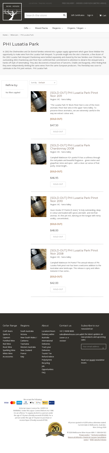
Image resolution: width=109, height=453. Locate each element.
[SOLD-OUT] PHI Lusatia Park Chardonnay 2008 (70, 147)
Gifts (26, 28)
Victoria (23, 334)
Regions (56, 28)
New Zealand (26, 350)
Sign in (90, 15)
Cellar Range (10, 325)
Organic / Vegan (75, 28)
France (23, 353)
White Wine (7, 353)
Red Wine (7, 344)
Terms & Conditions (98, 435)
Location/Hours (48, 331)
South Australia (26, 331)
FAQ (43, 372)
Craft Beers (8, 331)
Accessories (8, 356)
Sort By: (34, 82)
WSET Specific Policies (98, 440)
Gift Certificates (77, 15)
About (45, 325)
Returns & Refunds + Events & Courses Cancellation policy (87, 438)
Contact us (65, 325)
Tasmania (24, 344)
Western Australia (28, 347)
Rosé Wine (7, 347)
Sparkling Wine (9, 350)
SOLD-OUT (58, 131)
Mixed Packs (41, 28)
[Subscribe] (103, 348)
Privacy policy (84, 435)
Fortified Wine (9, 340)
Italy (22, 356)
